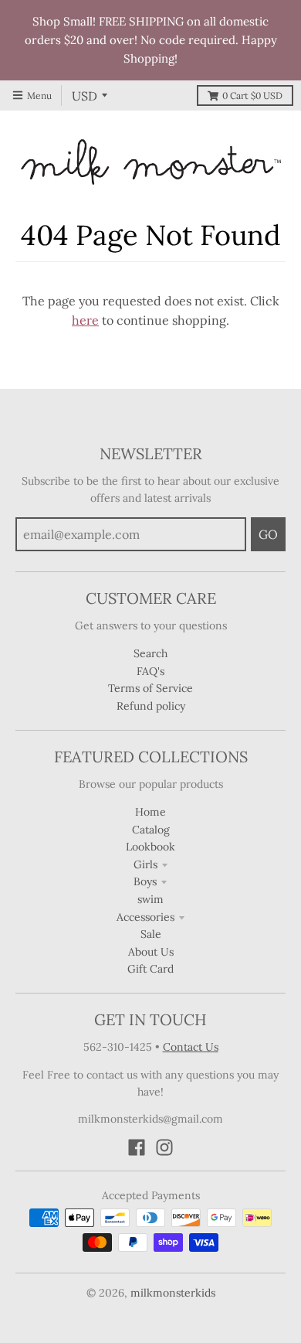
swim (150, 899)
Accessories (145, 917)
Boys (145, 881)
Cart (252, 95)
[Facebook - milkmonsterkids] (136, 1147)
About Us (151, 952)
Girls (145, 864)
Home (150, 812)
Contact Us (190, 1047)
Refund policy (151, 706)
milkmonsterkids (172, 1293)
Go (268, 534)
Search (150, 653)
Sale (150, 934)
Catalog (151, 830)
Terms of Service (150, 688)
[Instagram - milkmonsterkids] (164, 1147)
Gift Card (150, 969)
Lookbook (150, 847)
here (85, 320)
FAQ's (150, 671)
